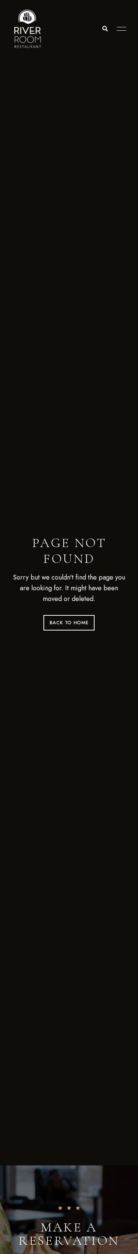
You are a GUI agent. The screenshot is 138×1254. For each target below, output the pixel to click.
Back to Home (69, 622)
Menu (119, 28)
